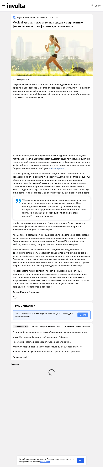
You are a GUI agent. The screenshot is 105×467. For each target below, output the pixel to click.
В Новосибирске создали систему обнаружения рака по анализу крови (50, 332)
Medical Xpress (56, 168)
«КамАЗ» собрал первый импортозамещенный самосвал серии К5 (48, 346)
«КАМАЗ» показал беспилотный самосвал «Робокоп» (41, 337)
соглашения (45, 462)
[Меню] (3, 6)
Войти (83, 315)
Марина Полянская (30, 292)
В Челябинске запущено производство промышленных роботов (46, 351)
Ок (80, 460)
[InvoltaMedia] (16, 5)
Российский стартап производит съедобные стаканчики (42, 342)
